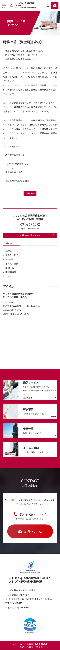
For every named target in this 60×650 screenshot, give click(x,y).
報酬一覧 (9, 267)
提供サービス (11, 255)
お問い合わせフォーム (30, 235)
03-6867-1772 (30, 515)
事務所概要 (10, 272)
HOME (8, 250)
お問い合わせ (33, 531)
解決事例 (9, 259)
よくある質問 (11, 263)
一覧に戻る (30, 193)
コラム (8, 276)
